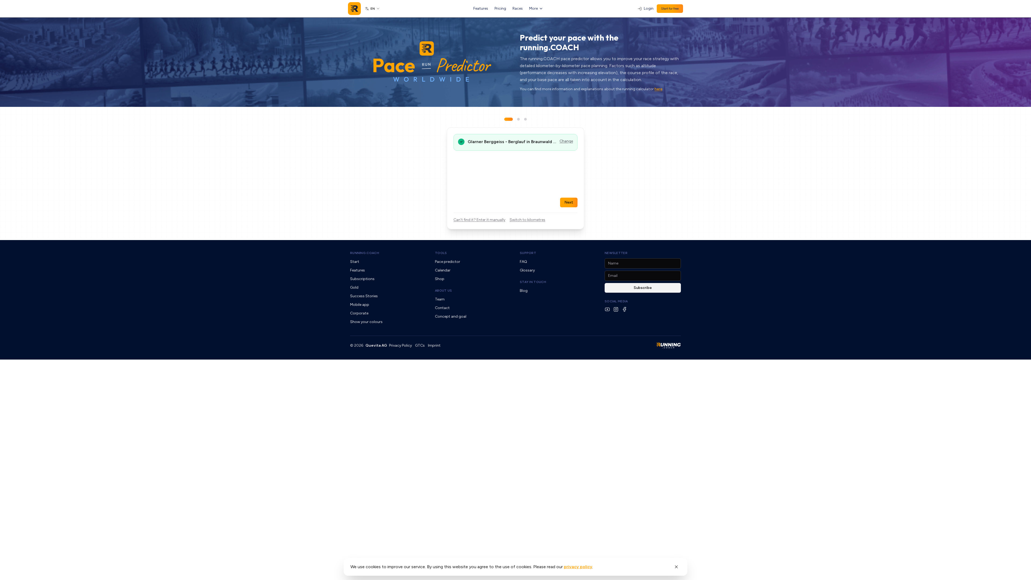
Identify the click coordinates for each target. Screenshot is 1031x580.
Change (566, 141)
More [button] (533, 8)
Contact (442, 308)
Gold (354, 287)
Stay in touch (533, 282)
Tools (441, 253)
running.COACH (364, 253)
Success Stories (364, 296)
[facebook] (624, 309)
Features (480, 8)
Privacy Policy (400, 345)
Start (354, 261)
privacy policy (578, 566)
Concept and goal (450, 316)
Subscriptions (362, 279)
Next (568, 202)
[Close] (676, 567)
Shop (439, 279)
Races (518, 8)
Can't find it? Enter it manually (479, 220)
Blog (524, 290)
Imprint (434, 345)
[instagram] (616, 309)
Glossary (527, 270)
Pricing (500, 8)
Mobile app (359, 304)
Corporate (359, 313)
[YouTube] (607, 309)
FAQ (523, 261)
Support (528, 253)
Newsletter (616, 253)
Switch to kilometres (527, 220)
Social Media (616, 301)
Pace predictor (447, 261)
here (658, 89)
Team (440, 299)
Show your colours (366, 322)
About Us (443, 290)
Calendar (443, 270)
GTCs (420, 345)
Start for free (670, 8)
